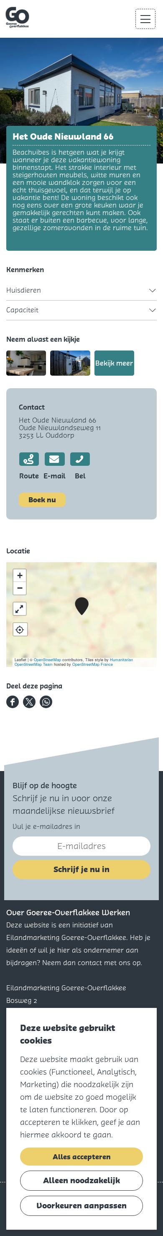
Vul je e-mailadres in (46, 826)
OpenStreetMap (47, 659)
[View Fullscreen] (19, 608)
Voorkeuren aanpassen (81, 1205)
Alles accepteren (82, 1156)
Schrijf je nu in (81, 869)
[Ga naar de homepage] (18, 17)
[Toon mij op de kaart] (20, 629)
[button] (81, 606)
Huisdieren (23, 290)
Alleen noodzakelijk (81, 1180)
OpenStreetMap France (92, 664)
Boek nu (42, 499)
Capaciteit (22, 310)
